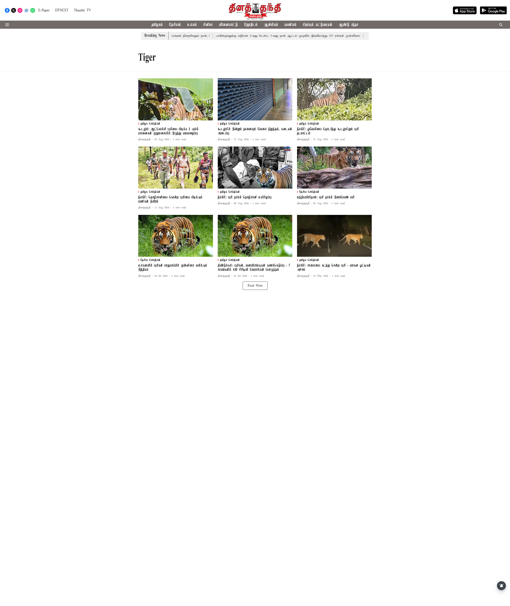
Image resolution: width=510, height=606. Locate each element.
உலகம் (192, 25)
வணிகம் (290, 25)
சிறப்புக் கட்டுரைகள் (317, 25)
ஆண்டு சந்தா (348, 25)
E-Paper (44, 10)
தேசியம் (175, 25)
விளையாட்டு (228, 25)
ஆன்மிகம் (271, 25)
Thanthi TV (82, 10)
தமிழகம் (157, 25)
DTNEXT (61, 10)
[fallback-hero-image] (175, 99)
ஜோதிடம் (251, 25)
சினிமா (208, 25)
